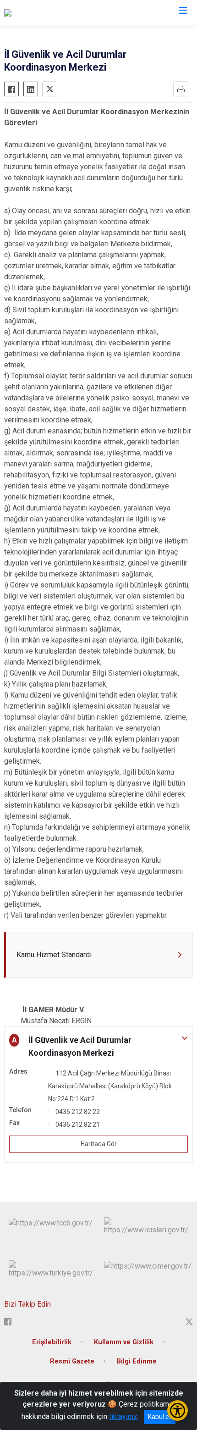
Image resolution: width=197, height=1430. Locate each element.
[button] (98, 1046)
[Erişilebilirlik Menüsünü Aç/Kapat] (177, 1410)
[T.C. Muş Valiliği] (29, 12)
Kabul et (159, 1416)
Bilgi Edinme (137, 1361)
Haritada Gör (99, 1143)
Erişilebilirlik (51, 1342)
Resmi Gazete (72, 1361)
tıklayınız (123, 1416)
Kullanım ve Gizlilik (123, 1342)
